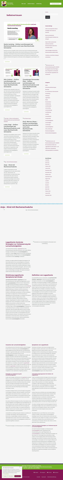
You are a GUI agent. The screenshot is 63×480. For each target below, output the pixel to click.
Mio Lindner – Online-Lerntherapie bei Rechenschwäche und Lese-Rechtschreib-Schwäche (12, 83)
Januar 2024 (47, 168)
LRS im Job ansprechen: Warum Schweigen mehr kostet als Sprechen (51, 30)
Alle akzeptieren (17, 476)
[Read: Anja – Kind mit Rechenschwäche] (10, 161)
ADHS (46, 85)
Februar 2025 (47, 166)
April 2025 (47, 162)
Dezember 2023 (48, 170)
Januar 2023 (47, 193)
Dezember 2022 (48, 195)
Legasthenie (20, 248)
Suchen (46, 12)
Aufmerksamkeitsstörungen (50, 87)
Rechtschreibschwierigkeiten (50, 132)
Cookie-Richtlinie (6, 473)
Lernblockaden (48, 106)
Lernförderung (48, 112)
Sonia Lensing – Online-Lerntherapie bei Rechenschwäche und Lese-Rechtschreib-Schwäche (19, 46)
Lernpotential (48, 118)
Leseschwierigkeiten (49, 126)
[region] (12, 472)
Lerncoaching (48, 108)
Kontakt (38, 476)
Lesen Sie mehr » (7, 61)
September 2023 (48, 176)
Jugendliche (47, 97)
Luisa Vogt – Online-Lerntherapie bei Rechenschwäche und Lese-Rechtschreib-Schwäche (12, 128)
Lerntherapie (47, 124)
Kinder (46, 99)
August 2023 (47, 178)
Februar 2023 (47, 191)
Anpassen (5, 476)
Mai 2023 (47, 184)
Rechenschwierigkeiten (49, 130)
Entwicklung (47, 93)
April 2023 (47, 187)
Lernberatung (48, 103)
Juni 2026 (47, 160)
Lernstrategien (48, 122)
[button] (55, 4)
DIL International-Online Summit (51, 91)
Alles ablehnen (11, 476)
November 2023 (48, 172)
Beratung (47, 89)
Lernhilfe (47, 114)
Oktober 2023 (48, 174)
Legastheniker (26, 362)
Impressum (44, 476)
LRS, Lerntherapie (48, 128)
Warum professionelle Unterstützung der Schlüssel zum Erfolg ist (51, 37)
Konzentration (48, 101)
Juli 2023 (47, 180)
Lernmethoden (48, 116)
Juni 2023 (47, 182)
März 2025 (47, 164)
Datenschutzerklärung (51, 476)
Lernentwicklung (48, 110)
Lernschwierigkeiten (49, 120)
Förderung (47, 95)
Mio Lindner (10, 3)
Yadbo (28, 476)
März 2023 (47, 189)
